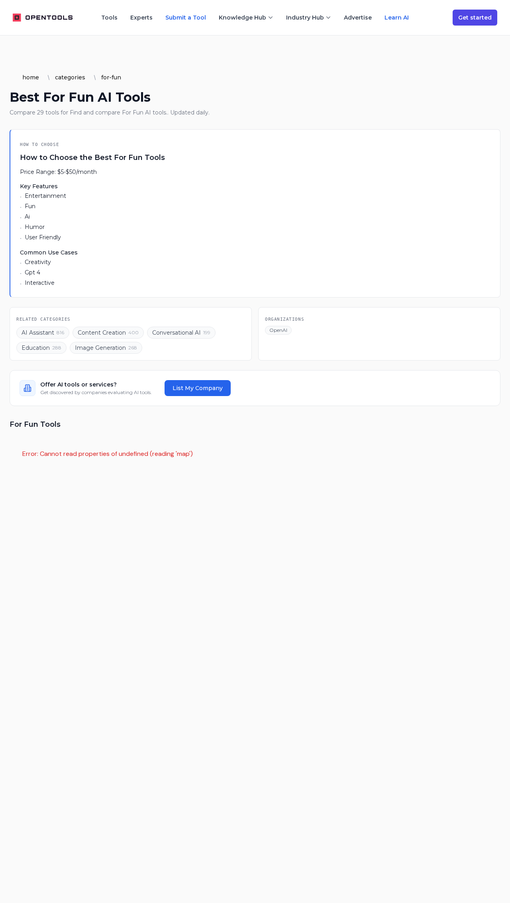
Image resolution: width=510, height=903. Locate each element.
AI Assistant (43, 332)
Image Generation (106, 347)
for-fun (111, 77)
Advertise (358, 17)
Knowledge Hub (242, 17)
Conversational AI (181, 332)
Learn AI (396, 17)
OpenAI (278, 330)
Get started (475, 17)
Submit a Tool (185, 17)
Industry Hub (305, 17)
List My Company (198, 388)
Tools (109, 17)
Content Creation (108, 332)
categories (70, 77)
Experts (141, 17)
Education (41, 347)
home (30, 77)
